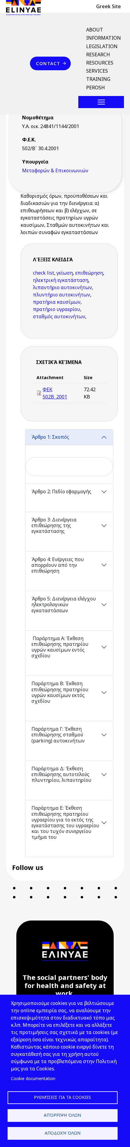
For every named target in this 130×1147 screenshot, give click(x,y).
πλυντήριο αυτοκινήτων (61, 294)
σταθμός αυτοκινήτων (59, 316)
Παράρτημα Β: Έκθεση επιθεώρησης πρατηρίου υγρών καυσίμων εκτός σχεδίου (59, 692)
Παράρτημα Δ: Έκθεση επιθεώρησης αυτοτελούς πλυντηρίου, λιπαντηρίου (61, 774)
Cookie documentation (33, 1078)
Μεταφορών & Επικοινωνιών (55, 170)
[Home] (26, 7)
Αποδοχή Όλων (62, 1133)
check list (43, 272)
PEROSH (95, 87)
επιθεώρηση (89, 272)
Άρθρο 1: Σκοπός (50, 437)
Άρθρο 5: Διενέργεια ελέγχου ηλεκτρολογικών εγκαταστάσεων (63, 604)
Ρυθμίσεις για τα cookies (62, 1097)
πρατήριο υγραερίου (56, 309)
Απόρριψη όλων (62, 1115)
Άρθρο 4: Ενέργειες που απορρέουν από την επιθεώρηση (57, 565)
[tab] (69, 456)
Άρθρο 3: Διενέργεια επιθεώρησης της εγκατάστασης (53, 525)
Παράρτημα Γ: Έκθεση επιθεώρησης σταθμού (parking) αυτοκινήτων (58, 735)
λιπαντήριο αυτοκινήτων (62, 287)
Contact (48, 63)
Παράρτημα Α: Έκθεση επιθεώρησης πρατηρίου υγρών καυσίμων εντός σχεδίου (59, 647)
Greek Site (108, 6)
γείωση (65, 272)
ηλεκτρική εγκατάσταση (60, 280)
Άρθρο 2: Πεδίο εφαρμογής (62, 491)
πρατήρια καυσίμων (56, 302)
